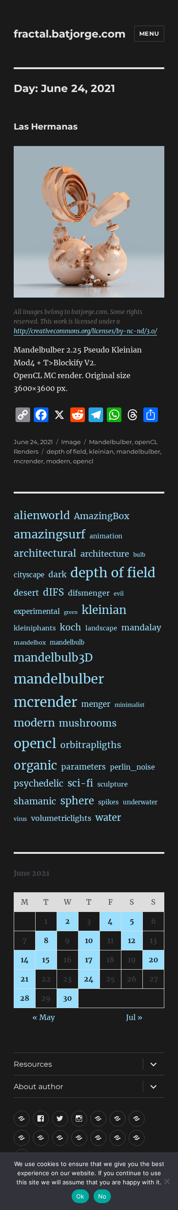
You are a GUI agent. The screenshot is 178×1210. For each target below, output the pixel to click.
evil (119, 593)
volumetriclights (61, 818)
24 (89, 978)
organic (35, 765)
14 (25, 959)
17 (89, 959)
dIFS (53, 592)
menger (95, 704)
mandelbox (30, 642)
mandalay (141, 628)
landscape (101, 628)
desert (26, 593)
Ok (80, 1196)
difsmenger (89, 592)
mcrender (28, 461)
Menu (149, 33)
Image (71, 441)
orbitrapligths (90, 744)
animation (105, 536)
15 (46, 959)
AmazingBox (101, 515)
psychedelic (38, 783)
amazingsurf (49, 534)
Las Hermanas (46, 126)
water (108, 818)
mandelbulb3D (53, 658)
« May (43, 1017)
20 (153, 959)
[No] (166, 1181)
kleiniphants (35, 628)
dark (57, 575)
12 (132, 940)
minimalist (130, 704)
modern (58, 461)
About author (38, 1086)
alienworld (42, 515)
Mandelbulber (110, 441)
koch (70, 627)
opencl (83, 461)
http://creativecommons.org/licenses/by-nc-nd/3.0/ (85, 331)
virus (20, 819)
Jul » (134, 1017)
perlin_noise (132, 767)
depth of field (66, 451)
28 (24, 998)
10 (89, 940)
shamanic (35, 801)
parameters (83, 767)
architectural (45, 553)
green (71, 612)
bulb (139, 554)
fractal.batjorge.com (70, 33)
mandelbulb (67, 642)
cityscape (29, 574)
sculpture (112, 784)
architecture (104, 553)
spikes (108, 802)
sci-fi (80, 783)
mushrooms (88, 723)
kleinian (101, 451)
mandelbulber (138, 451)
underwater (140, 802)
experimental (37, 611)
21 (24, 978)
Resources (33, 1064)
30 (67, 998)
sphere (77, 800)
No (102, 1196)
